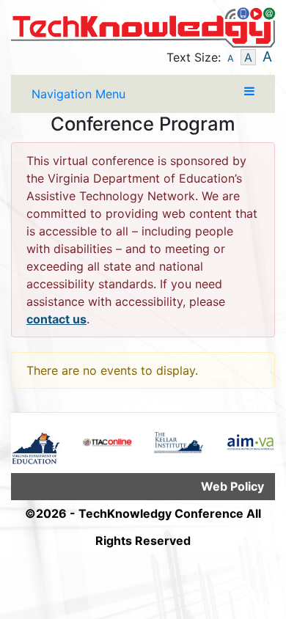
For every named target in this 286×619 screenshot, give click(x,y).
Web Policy (232, 486)
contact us (56, 319)
